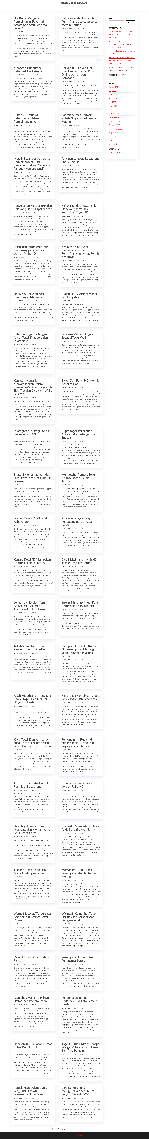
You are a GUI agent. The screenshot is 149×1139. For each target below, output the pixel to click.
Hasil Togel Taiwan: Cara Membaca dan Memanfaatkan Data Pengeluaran (33, 829)
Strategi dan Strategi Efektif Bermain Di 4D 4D (31, 432)
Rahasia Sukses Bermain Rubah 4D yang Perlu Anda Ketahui (79, 118)
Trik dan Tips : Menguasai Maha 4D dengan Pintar (30, 871)
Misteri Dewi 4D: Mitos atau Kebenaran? (32, 519)
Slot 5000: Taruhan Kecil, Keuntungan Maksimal (29, 295)
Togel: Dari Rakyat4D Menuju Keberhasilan (81, 382)
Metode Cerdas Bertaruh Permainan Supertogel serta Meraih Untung (79, 21)
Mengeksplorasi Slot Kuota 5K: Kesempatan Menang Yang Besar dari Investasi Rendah (79, 651)
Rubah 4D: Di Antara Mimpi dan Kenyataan (79, 295)
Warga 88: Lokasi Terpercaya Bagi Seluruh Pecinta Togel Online (32, 917)
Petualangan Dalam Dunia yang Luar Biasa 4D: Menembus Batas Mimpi (30, 1091)
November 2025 (115, 121)
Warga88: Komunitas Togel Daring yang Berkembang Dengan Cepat (79, 917)
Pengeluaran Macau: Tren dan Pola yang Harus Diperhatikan (33, 207)
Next (63, 1129)
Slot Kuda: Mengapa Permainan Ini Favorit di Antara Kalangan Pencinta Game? (30, 23)
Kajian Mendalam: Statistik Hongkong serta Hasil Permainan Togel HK (79, 209)
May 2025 (113, 144)
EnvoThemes (78, 1135)
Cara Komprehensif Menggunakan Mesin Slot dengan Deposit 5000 (78, 1091)
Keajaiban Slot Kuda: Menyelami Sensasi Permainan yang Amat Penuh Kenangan (80, 252)
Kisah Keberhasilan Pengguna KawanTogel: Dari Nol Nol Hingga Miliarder (33, 699)
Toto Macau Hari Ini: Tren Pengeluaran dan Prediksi (30, 647)
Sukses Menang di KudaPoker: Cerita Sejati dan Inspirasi (81, 603)
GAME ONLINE (115, 152)
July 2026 (112, 91)
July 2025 (112, 136)
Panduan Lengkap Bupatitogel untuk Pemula (81, 160)
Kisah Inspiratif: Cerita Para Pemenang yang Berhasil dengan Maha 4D (31, 250)
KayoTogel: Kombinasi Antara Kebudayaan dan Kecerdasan (80, 697)
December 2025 (115, 117)
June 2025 (113, 140)
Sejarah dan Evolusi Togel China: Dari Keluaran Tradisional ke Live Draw (30, 605)
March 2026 (113, 106)
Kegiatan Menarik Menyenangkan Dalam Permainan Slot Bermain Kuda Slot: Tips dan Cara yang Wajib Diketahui (33, 387)
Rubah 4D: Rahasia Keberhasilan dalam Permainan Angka (26, 118)
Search (111, 18)
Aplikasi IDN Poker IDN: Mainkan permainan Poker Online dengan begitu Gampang (79, 73)
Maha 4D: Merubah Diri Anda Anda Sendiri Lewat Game (81, 827)
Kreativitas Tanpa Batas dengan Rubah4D (77, 784)
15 (58, 1129)
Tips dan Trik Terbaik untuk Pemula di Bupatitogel (31, 784)
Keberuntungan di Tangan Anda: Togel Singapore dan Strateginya (31, 337)
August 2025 (114, 132)
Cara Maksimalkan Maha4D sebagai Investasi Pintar (79, 561)
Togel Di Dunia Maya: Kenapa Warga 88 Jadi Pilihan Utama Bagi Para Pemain (80, 1047)
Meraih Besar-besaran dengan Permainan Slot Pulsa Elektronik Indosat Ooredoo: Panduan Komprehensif (33, 163)
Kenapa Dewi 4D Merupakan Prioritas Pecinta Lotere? (32, 561)
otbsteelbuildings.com (74, 2)
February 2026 (114, 110)
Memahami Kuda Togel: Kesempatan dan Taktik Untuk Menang (81, 873)
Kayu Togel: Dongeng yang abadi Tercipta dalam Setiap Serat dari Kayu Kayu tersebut (33, 743)
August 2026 (114, 87)
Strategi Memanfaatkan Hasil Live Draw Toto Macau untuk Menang (32, 478)
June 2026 (113, 94)
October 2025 (114, 125)
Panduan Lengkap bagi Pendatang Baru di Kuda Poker (77, 521)
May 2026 (113, 98)
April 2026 (113, 102)
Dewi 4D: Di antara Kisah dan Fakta (32, 958)
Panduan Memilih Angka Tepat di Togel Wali (77, 335)
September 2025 (115, 129)
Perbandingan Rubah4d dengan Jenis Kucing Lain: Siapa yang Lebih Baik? (78, 743)
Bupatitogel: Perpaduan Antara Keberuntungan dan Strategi (79, 434)
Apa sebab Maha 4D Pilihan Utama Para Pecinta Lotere (31, 999)
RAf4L (30, 32)
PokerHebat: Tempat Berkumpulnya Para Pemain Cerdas (79, 1001)
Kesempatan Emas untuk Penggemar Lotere (77, 958)
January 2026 (114, 113)
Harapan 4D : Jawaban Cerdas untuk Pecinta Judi (33, 1045)
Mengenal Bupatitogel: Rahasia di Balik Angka (28, 69)
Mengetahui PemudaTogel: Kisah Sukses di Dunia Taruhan (79, 478)
